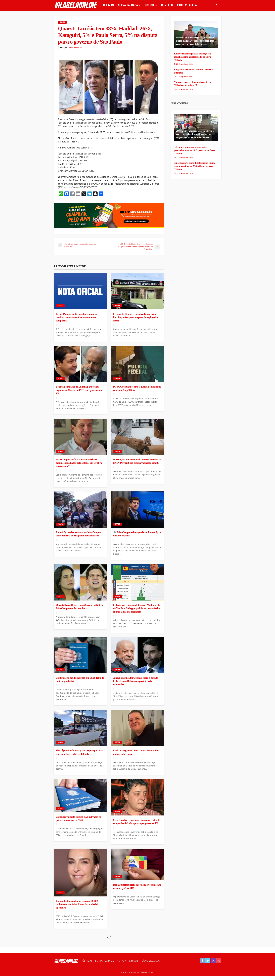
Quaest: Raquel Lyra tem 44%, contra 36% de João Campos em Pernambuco (79, 607)
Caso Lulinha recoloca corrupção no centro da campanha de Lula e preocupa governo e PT (136, 821)
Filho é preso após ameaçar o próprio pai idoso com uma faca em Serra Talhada (79, 752)
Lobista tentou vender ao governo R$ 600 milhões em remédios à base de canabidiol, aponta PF (77, 904)
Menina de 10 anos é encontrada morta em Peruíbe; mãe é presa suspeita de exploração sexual (135, 317)
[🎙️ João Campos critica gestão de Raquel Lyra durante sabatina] (137, 509)
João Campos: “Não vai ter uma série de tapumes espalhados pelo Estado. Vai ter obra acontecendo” (79, 463)
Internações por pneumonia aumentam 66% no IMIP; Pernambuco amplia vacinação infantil (137, 461)
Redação (63, 47)
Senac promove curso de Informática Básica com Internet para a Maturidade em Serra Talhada (194, 166)
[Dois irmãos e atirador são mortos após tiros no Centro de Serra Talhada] (80, 951)
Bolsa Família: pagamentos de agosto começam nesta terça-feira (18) (137, 886)
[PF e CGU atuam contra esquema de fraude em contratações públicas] (137, 364)
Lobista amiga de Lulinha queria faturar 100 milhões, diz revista (135, 752)
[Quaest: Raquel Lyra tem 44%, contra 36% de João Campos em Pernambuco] (80, 582)
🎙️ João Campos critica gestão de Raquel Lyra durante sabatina (137, 534)
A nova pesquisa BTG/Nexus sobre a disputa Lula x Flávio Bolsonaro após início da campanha (135, 681)
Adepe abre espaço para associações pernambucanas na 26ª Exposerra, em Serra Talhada (194, 150)
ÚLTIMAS (108, 5)
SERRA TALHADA (128, 5)
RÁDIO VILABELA (187, 5)
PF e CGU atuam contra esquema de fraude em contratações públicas (137, 388)
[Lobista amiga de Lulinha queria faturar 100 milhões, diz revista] (137, 728)
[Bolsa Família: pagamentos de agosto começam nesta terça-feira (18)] (137, 864)
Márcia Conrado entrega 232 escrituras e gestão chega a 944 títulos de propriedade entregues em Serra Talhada (195, 40)
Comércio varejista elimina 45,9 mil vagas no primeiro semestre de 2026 (78, 818)
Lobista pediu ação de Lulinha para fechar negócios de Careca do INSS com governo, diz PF (79, 390)
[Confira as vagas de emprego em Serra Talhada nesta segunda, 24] (80, 655)
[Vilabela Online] (77, 5)
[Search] (216, 5)
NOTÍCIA (149, 5)
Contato (167, 5)
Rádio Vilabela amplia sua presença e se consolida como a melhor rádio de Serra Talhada (192, 56)
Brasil (62, 22)
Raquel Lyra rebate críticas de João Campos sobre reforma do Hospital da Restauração (78, 534)
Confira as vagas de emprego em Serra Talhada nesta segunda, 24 (80, 679)
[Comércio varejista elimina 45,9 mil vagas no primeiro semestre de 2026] (80, 795)
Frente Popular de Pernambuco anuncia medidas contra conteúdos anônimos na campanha (76, 317)
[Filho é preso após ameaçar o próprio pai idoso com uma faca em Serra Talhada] (80, 728)
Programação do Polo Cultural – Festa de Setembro (193, 71)
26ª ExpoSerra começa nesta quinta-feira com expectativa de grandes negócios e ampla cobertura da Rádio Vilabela (195, 134)
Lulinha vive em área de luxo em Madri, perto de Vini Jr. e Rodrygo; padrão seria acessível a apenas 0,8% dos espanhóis (136, 608)
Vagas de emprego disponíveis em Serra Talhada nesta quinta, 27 (192, 83)
